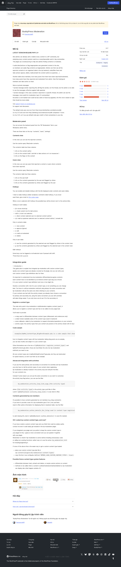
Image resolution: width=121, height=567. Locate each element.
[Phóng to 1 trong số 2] (41, 480)
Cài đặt (34, 41)
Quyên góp (76, 544)
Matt (96, 542)
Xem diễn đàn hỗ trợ (86, 114)
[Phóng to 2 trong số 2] (72, 480)
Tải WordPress (113, 3)
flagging (106, 62)
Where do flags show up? (20, 501)
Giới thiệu (9, 539)
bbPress (97, 544)
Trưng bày (31, 539)
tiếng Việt (24, 556)
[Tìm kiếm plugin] (24, 14)
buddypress (99, 62)
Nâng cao (83, 71)
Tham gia (74, 539)
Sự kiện (74, 542)
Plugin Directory (11, 8)
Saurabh (49, 522)
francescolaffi (29, 34)
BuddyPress (98, 547)
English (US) (105, 59)
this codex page (33, 197)
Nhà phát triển (44, 41)
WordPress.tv (54, 547)
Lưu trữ (8, 544)
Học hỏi (52, 539)
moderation (105, 66)
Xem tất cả (105, 100)
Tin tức (8, 542)
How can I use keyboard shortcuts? (24, 506)
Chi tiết (16, 41)
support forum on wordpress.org (25, 104)
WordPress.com (99, 539)
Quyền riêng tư (11, 547)
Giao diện (31, 542)
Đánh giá (25, 41)
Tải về (105, 33)
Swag (74, 547)
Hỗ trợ (106, 41)
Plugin (30, 544)
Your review (83, 100)
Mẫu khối (30, 547)
